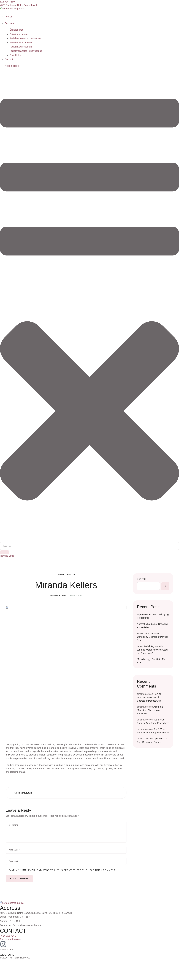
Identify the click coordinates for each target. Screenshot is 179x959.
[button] (7, 1)
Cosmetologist (66, 575)
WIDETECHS (7, 954)
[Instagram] (3, 944)
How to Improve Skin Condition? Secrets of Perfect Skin (152, 637)
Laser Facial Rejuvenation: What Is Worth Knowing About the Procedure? (152, 649)
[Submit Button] (4, 552)
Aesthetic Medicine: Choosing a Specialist (150, 710)
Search (142, 579)
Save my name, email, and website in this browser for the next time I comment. (62, 870)
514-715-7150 (8, 935)
